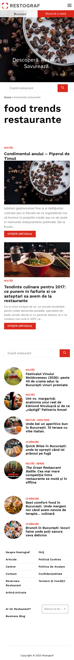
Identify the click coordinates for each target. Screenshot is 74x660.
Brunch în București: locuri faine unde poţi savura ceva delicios (48, 531)
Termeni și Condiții (52, 581)
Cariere (11, 566)
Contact (11, 573)
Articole (11, 559)
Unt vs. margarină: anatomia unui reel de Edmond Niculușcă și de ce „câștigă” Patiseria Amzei (48, 404)
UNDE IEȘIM (43, 420)
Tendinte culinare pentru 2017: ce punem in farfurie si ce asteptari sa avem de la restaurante (35, 293)
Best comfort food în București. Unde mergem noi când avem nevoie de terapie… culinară (46, 508)
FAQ (41, 552)
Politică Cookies (50, 559)
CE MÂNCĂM (32, 442)
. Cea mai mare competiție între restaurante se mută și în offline (46, 475)
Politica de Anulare (52, 566)
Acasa (7, 97)
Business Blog (15, 616)
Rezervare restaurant (13, 583)
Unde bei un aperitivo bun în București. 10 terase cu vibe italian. (47, 427)
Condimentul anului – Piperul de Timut (37, 156)
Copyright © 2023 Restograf (37, 655)
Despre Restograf (18, 552)
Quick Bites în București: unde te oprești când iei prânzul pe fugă (46, 449)
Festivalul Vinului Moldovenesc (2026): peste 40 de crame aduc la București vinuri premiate (47, 379)
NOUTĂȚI (8, 148)
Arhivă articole (16, 592)
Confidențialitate (50, 573)
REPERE (40, 464)
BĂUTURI (30, 420)
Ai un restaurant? (18, 608)
